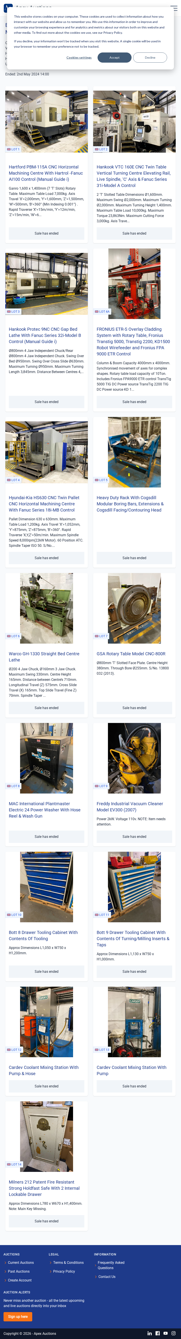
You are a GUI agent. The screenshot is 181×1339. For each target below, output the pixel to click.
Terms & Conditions (68, 1263)
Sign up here (18, 1317)
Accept (114, 57)
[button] (174, 8)
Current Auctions (21, 1263)
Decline (150, 57)
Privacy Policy (64, 1271)
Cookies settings (79, 57)
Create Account (20, 1280)
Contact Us (106, 1277)
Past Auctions (19, 1271)
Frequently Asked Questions (111, 1265)
